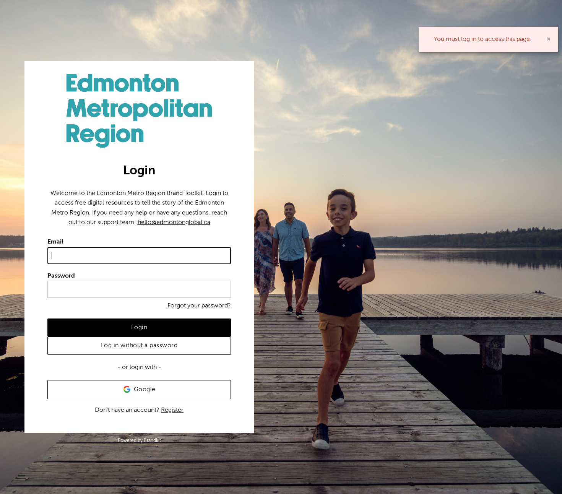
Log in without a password (139, 345)
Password (61, 275)
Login (139, 327)
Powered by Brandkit (139, 440)
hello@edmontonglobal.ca (174, 222)
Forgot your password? (199, 305)
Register (172, 409)
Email (55, 241)
